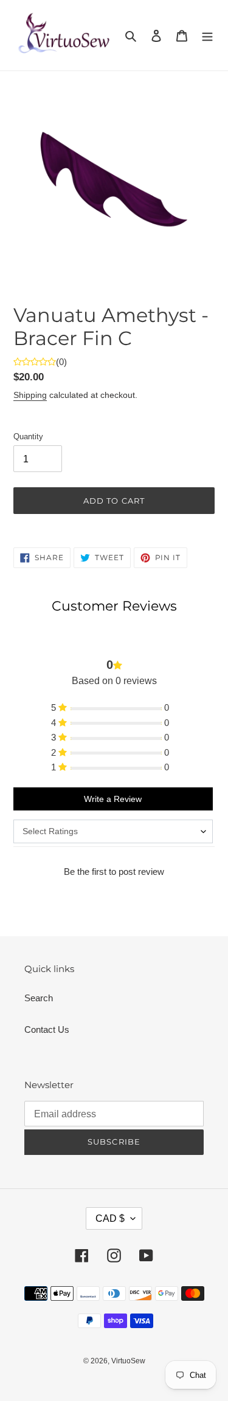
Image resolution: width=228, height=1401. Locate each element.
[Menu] (207, 35)
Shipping (30, 395)
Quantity (28, 436)
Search (38, 998)
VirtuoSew (128, 1361)
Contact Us (46, 1029)
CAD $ (110, 1218)
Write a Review (113, 799)
